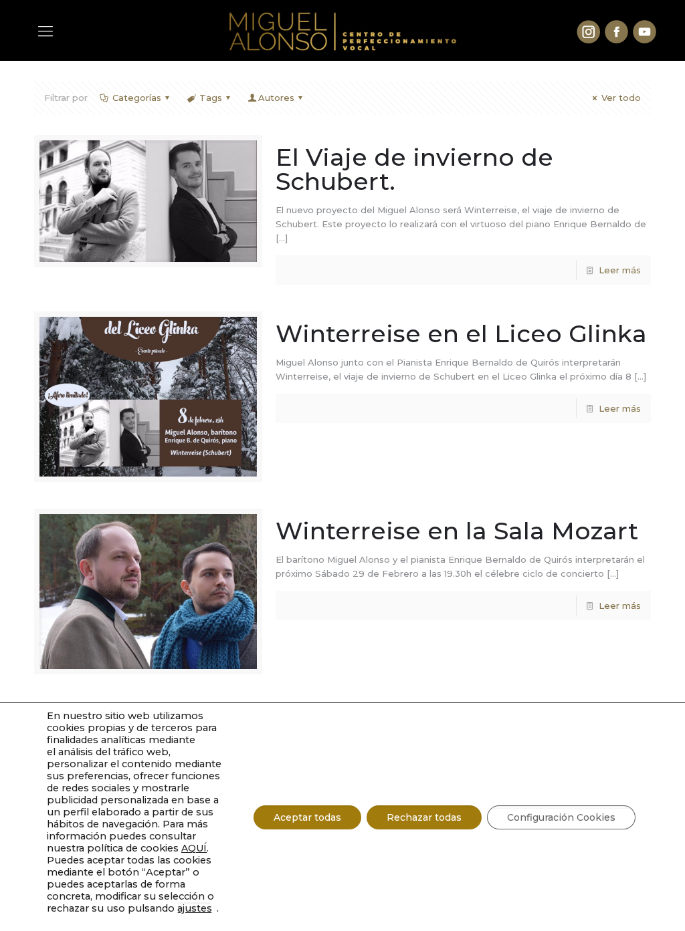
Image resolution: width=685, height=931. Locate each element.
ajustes (194, 908)
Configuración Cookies (561, 817)
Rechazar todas (424, 817)
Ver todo (620, 97)
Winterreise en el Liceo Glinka (461, 333)
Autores (276, 97)
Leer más (620, 270)
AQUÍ (194, 848)
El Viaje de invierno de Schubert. (414, 169)
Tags (210, 97)
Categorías (136, 97)
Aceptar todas (307, 817)
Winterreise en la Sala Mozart (457, 530)
